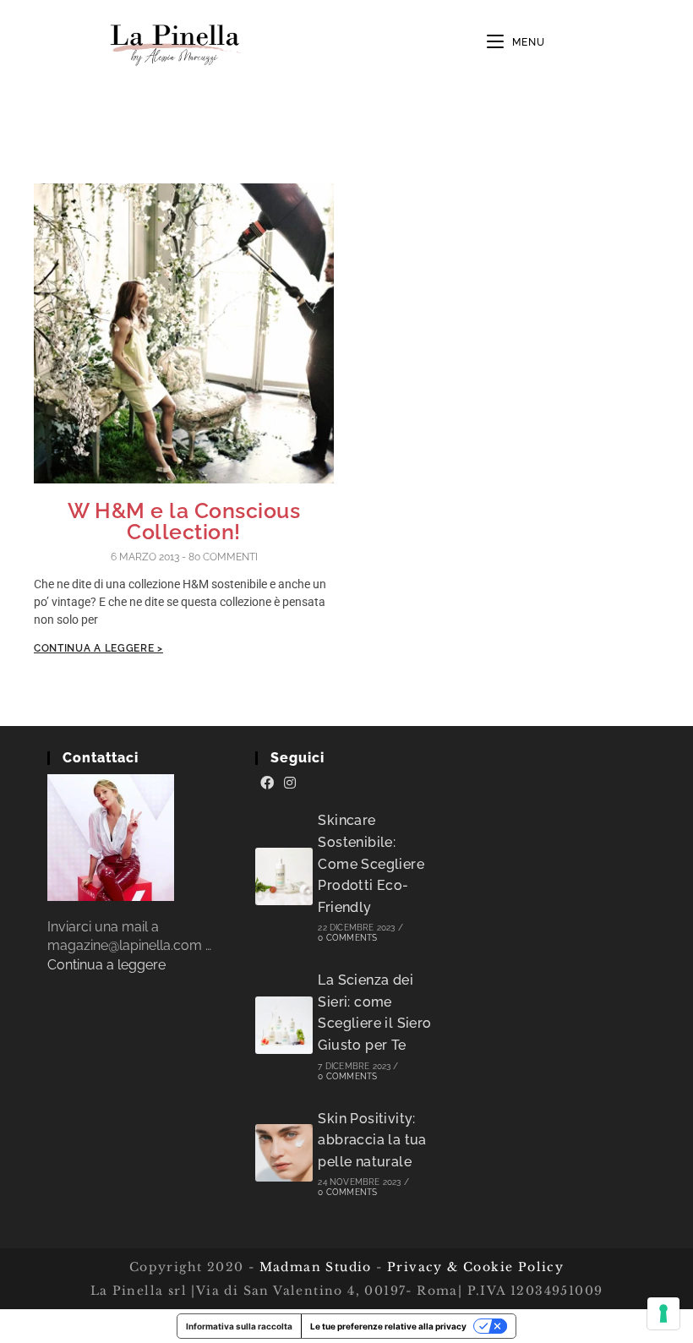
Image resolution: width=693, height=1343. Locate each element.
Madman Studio (313, 1267)
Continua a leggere (106, 965)
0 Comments (347, 937)
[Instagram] (290, 783)
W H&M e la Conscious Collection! (184, 521)
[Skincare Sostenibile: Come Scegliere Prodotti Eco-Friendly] (284, 876)
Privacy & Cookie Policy (475, 1267)
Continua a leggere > (98, 648)
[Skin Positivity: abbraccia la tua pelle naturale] (284, 1153)
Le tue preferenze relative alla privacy (388, 1326)
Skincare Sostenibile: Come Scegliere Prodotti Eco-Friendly (371, 863)
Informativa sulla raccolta (239, 1326)
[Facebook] (267, 783)
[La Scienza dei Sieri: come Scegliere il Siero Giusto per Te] (284, 1025)
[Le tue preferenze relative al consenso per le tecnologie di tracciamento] (663, 1313)
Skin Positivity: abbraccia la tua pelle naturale (372, 1140)
